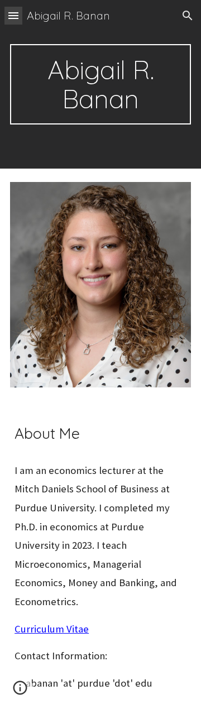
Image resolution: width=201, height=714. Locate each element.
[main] (100, 84)
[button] (13, 15)
